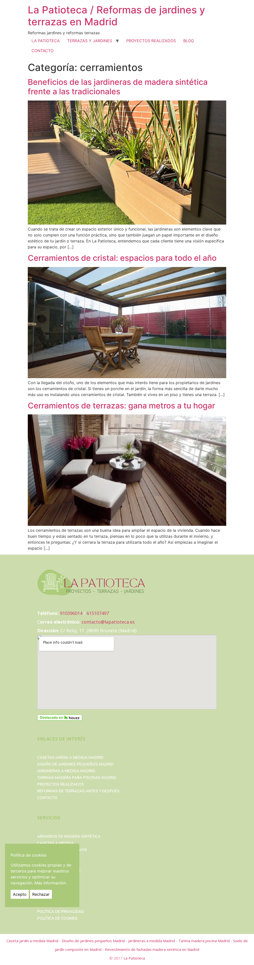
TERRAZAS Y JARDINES (89, 40)
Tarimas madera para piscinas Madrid (76, 777)
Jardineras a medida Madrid (66, 770)
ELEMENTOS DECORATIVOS (62, 849)
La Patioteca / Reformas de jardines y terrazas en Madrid (116, 16)
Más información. (50, 882)
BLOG (188, 40)
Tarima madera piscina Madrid (204, 940)
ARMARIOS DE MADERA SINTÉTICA (68, 836)
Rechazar (41, 894)
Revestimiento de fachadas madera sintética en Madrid (152, 949)
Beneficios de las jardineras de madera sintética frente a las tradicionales (118, 86)
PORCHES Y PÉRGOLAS (58, 856)
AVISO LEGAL (49, 904)
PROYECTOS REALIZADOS (151, 40)
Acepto (20, 894)
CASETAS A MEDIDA (55, 843)
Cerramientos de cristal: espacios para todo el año (122, 258)
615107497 (98, 613)
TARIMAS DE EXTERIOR (58, 863)
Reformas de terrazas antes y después (78, 791)
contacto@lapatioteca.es (108, 622)
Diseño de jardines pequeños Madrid (75, 764)
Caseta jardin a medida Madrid (32, 940)
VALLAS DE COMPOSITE (59, 869)
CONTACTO (43, 50)
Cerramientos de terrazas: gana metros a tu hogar (121, 405)
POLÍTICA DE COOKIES (57, 918)
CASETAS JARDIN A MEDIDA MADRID (70, 757)
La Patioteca (134, 958)
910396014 (71, 613)
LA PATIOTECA (46, 40)
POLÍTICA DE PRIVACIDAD (60, 911)
